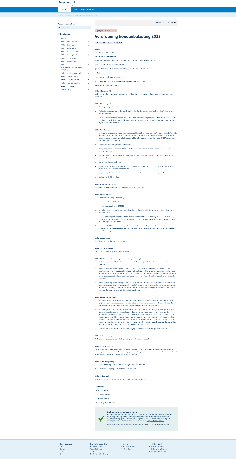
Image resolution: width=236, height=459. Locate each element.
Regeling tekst (64, 28)
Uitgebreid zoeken (88, 15)
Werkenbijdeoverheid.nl (159, 451)
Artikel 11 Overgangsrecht (70, 80)
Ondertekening (66, 90)
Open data (124, 444)
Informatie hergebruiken (98, 444)
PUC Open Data (125, 449)
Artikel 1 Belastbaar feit (69, 42)
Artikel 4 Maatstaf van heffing (71, 52)
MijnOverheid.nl (156, 444)
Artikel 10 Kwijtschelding (69, 76)
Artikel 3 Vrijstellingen (68, 48)
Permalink (158, 23)
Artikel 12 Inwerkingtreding (70, 83)
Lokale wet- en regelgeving (73, 15)
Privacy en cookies (96, 446)
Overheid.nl (64, 10)
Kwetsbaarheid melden (98, 454)
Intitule (63, 38)
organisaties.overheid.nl (155, 421)
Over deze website (66, 444)
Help (61, 451)
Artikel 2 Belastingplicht (69, 45)
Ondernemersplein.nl (158, 449)
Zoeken (75, 10)
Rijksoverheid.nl (156, 446)
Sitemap (93, 451)
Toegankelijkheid (96, 449)
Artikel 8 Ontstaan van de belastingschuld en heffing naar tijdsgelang (71, 67)
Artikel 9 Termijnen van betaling (72, 73)
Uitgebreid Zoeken (87, 10)
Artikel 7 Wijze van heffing (70, 61)
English (62, 449)
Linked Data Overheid (127, 446)
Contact (62, 446)
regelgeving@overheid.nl (161, 424)
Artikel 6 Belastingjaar (68, 58)
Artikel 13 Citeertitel (67, 86)
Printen (170, 23)
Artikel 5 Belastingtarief (69, 55)
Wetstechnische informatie (67, 24)
